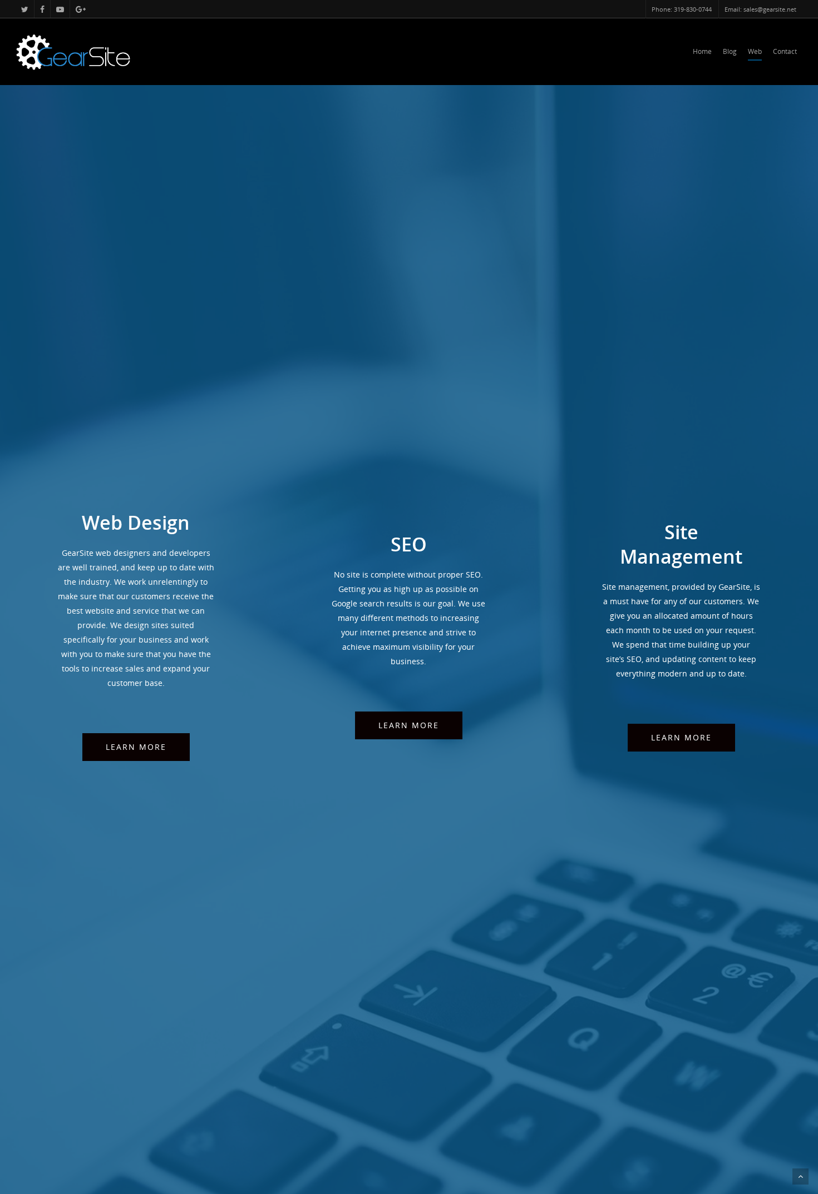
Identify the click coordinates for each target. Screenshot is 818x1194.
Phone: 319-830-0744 (682, 9)
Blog (730, 51)
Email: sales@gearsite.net (760, 9)
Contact (785, 51)
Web (755, 51)
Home (702, 51)
